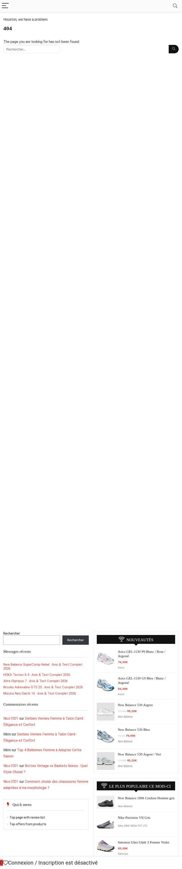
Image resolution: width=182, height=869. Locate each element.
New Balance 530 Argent (135, 705)
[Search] (175, 6)
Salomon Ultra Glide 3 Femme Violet (143, 842)
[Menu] (5, 6)
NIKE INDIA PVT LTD (135, 825)
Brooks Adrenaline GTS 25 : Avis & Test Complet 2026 (43, 687)
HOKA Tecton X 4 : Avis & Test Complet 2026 (36, 675)
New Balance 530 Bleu (134, 729)
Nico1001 (10, 718)
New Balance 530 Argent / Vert (139, 754)
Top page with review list (27, 817)
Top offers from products (28, 824)
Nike (120, 825)
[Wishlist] (5, 863)
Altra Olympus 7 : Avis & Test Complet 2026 (35, 681)
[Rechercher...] (174, 49)
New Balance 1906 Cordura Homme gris (146, 798)
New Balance (125, 716)
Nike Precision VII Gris (134, 817)
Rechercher (11, 633)
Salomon (123, 853)
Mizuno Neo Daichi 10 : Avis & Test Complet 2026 (39, 693)
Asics (121, 667)
